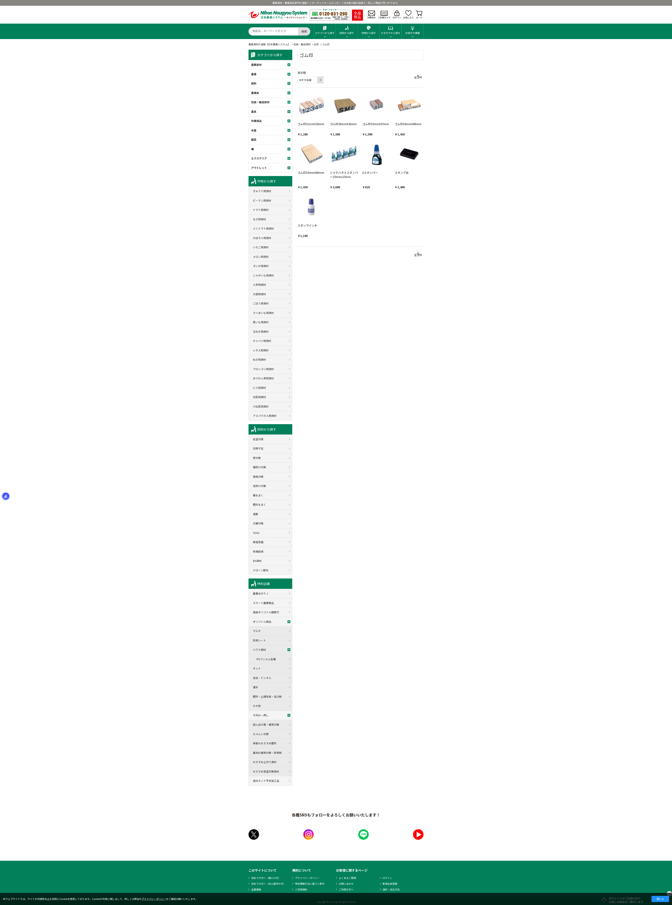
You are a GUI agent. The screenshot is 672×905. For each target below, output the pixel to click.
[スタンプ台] (409, 154)
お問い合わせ (346, 883)
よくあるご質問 (347, 878)
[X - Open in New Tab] (253, 834)
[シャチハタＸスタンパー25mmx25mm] (344, 154)
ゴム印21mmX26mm (311, 124)
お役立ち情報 (412, 33)
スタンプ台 (402, 172)
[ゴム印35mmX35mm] (376, 105)
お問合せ (371, 17)
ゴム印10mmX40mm (311, 172)
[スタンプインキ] (312, 207)
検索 (304, 31)
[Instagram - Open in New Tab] (308, 834)
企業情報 (256, 889)
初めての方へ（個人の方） (266, 878)
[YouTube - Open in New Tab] (418, 834)
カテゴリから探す (325, 33)
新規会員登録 (390, 883)
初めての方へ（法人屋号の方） (268, 883)
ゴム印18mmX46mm (408, 124)
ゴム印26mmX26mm (343, 124)
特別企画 (263, 583)
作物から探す (368, 33)
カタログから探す (390, 33)
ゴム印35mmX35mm (375, 124)
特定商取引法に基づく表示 (309, 883)
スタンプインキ (307, 225)
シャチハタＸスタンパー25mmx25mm (344, 174)
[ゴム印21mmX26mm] (312, 105)
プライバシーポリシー (307, 878)
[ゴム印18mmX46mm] (409, 105)
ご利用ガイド (384, 17)
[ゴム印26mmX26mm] (344, 105)
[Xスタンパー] (376, 154)
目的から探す (346, 33)
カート (419, 17)
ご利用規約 (301, 889)
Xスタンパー (370, 172)
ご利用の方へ (346, 889)
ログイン (397, 17)
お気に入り (408, 17)
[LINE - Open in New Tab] (363, 834)
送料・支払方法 (391, 889)
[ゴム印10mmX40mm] (312, 154)
